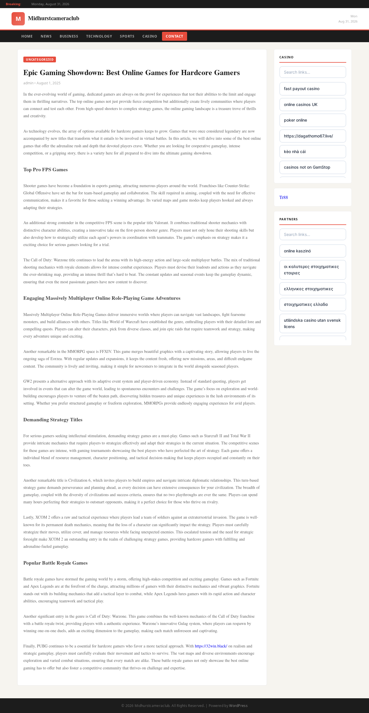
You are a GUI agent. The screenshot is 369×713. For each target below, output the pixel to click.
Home (27, 36)
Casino (149, 36)
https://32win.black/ (211, 646)
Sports (127, 36)
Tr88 (283, 197)
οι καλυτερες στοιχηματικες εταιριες (311, 269)
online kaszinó (297, 250)
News (46, 36)
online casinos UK (300, 104)
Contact (174, 36)
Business (69, 36)
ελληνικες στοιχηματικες (308, 288)
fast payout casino (301, 88)
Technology (99, 36)
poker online (295, 120)
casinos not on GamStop (307, 167)
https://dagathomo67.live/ (308, 135)
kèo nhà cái (295, 151)
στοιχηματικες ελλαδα (306, 304)
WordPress (238, 705)
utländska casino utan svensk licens (312, 323)
